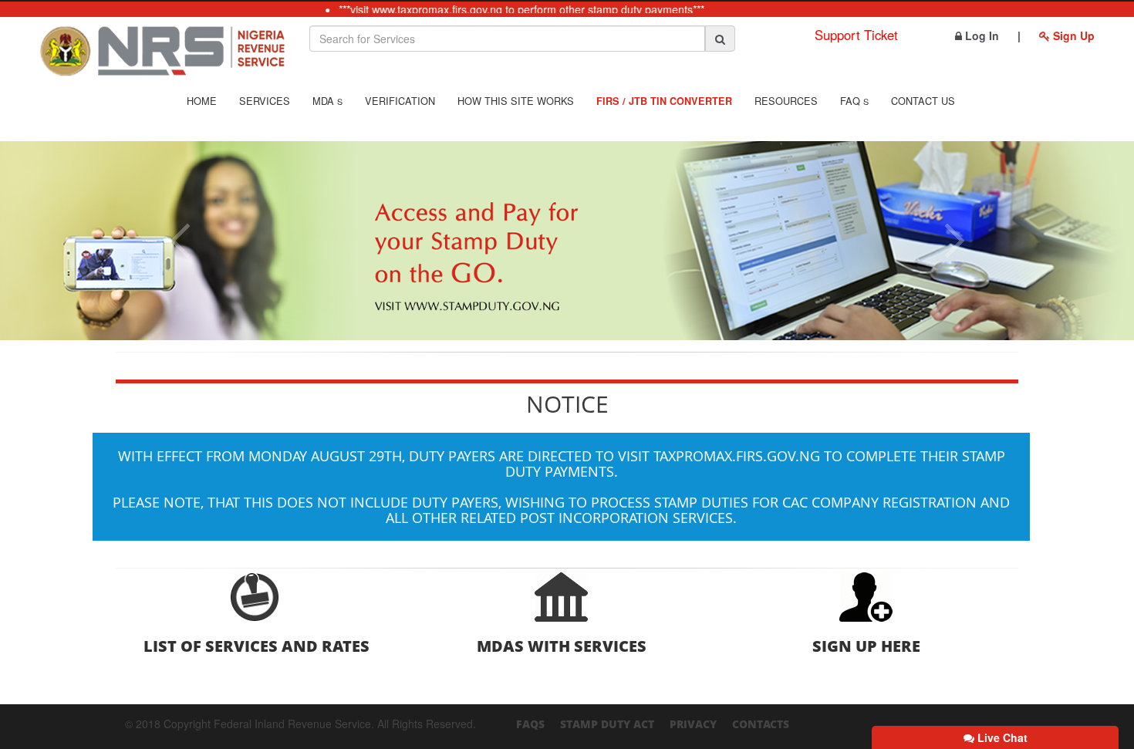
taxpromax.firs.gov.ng (736, 456)
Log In (980, 35)
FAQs (530, 724)
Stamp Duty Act (607, 724)
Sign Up (1072, 35)
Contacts (760, 724)
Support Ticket (856, 34)
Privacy (693, 724)
